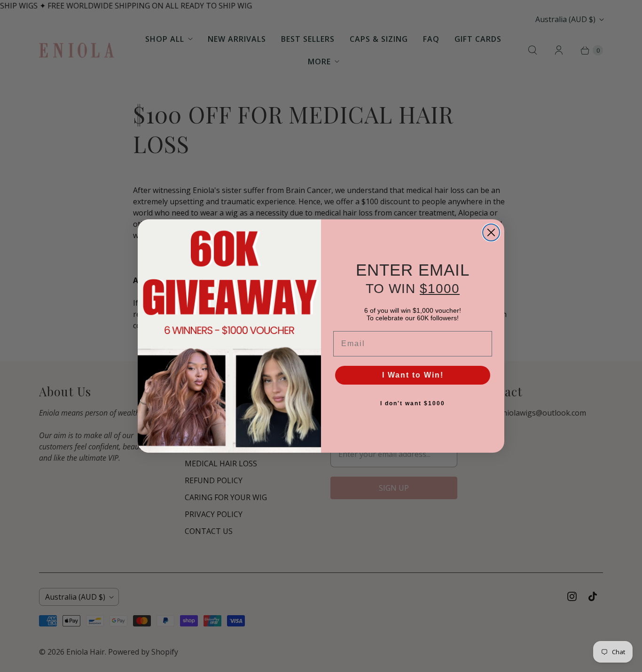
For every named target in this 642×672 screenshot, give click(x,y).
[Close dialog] (491, 232)
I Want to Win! (413, 375)
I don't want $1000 (412, 403)
